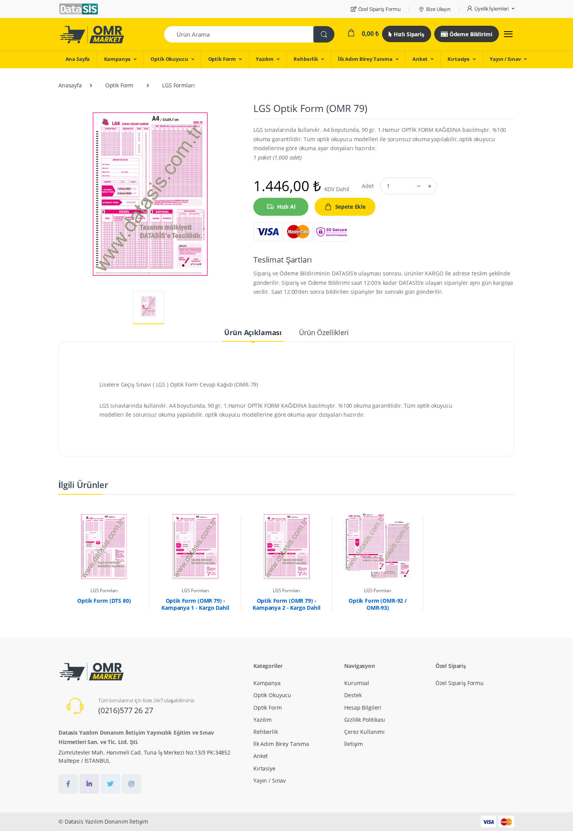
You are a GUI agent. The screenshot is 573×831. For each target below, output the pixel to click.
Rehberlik (306, 58)
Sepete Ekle (350, 206)
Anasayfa (70, 85)
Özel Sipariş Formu (379, 8)
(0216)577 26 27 (125, 710)
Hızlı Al (286, 206)
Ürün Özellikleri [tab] (324, 332)
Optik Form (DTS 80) (104, 600)
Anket (420, 58)
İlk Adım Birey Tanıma (365, 58)
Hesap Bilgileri (362, 707)
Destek (352, 695)
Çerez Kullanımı (364, 731)
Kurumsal (356, 683)
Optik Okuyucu (169, 58)
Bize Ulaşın (438, 8)
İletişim (353, 744)
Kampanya (117, 58)
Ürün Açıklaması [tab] (253, 332)
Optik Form (222, 58)
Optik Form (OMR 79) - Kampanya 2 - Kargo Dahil (286, 604)
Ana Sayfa (77, 58)
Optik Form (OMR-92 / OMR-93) (377, 604)
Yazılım (265, 58)
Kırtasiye (458, 58)
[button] (490, 9)
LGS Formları (178, 85)
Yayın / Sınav (505, 58)
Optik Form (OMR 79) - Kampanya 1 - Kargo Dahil (195, 604)
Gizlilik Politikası (364, 719)
